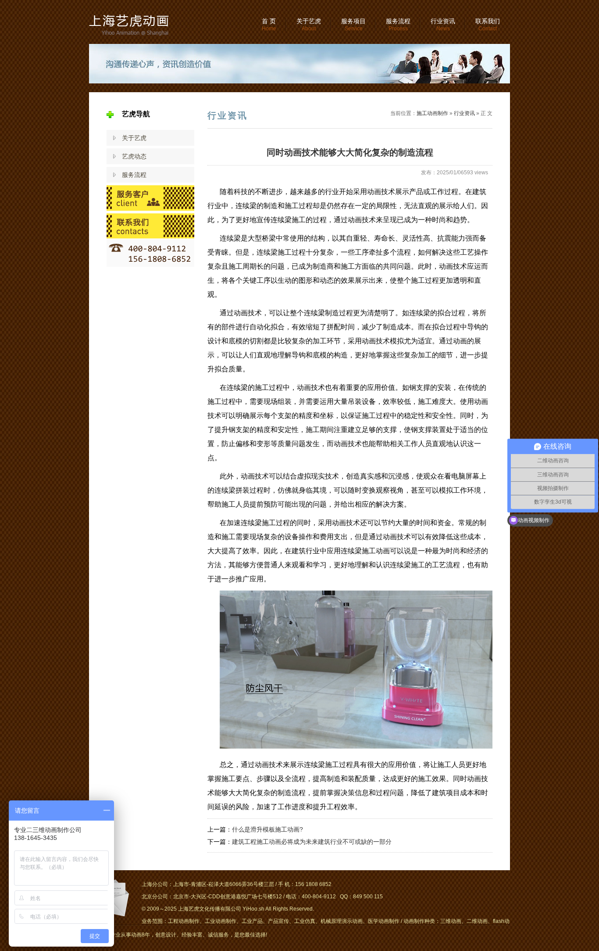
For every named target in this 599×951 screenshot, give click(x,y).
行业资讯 (443, 25)
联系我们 (487, 25)
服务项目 (353, 25)
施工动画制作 (432, 113)
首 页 (269, 25)
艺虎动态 (134, 156)
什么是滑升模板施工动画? (267, 829)
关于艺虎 (308, 25)
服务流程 (398, 25)
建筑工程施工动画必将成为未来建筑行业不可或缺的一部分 (312, 841)
